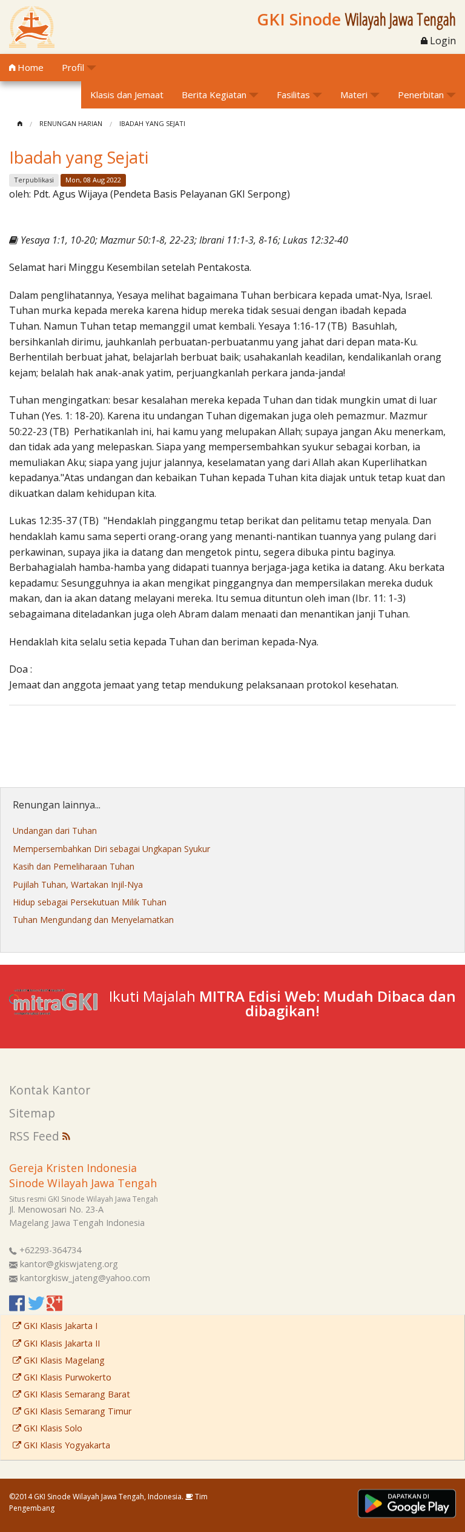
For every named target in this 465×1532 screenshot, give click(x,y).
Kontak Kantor (49, 1090)
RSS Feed (35, 1136)
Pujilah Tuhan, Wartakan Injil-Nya (78, 884)
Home (29, 67)
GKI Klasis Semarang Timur (76, 1411)
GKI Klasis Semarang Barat (75, 1394)
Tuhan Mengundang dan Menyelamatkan (93, 919)
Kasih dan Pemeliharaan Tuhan (73, 866)
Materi (354, 94)
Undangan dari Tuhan (55, 830)
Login (441, 40)
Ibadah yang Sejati (152, 123)
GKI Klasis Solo (51, 1428)
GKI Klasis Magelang (63, 1360)
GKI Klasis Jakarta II (60, 1343)
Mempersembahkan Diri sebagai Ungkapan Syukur (111, 848)
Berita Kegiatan (214, 94)
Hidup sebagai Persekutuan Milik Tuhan (90, 902)
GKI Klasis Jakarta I (59, 1325)
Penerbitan (421, 94)
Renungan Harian (70, 123)
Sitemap (32, 1113)
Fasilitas (293, 94)
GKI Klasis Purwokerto (66, 1377)
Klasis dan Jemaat (126, 94)
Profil (73, 67)
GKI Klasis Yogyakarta (65, 1445)
